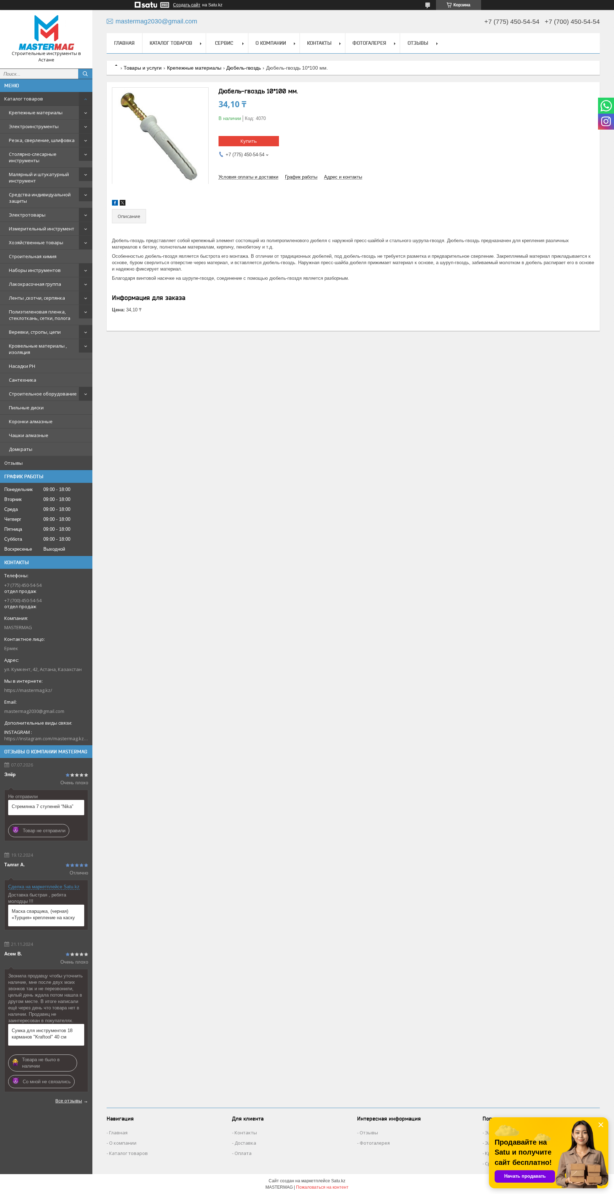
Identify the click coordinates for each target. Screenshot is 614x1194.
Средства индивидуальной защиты (40, 197)
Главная (124, 43)
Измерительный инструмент (41, 228)
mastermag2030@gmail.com (34, 711)
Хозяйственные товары (36, 242)
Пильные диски (26, 407)
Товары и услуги (143, 68)
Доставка (245, 1143)
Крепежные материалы (36, 112)
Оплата (243, 1153)
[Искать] (85, 74)
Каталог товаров (23, 99)
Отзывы (13, 463)
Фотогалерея (369, 43)
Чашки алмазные (28, 435)
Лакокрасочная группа (35, 284)
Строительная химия (32, 256)
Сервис (224, 43)
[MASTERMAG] (46, 32)
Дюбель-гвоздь (243, 68)
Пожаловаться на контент (322, 1187)
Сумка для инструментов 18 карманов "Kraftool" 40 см (42, 1034)
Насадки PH (22, 366)
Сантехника (22, 380)
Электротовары (27, 215)
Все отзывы (68, 1100)
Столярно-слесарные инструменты (32, 157)
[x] (122, 204)
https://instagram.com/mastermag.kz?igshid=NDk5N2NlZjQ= (46, 738)
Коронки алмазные (31, 421)
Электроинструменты (34, 126)
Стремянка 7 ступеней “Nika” (42, 806)
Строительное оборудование (43, 394)
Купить (249, 141)
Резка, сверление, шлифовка (42, 140)
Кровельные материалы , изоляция (38, 349)
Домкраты (20, 449)
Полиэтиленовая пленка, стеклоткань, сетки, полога (39, 315)
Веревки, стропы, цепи (35, 332)
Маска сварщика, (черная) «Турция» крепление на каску (43, 914)
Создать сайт (186, 4)
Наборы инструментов (35, 270)
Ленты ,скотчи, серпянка (37, 298)
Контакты (319, 43)
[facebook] (115, 204)
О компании (270, 43)
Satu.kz (338, 1180)
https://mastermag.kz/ (28, 690)
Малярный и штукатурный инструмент (39, 177)
